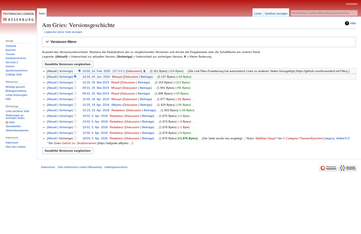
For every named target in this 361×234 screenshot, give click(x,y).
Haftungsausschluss (115, 167)
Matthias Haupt (265, 138)
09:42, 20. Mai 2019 (96, 93)
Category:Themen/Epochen (304, 138)
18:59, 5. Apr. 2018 (95, 138)
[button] (199, 42)
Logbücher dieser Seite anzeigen (63, 32)
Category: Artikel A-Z (336, 138)
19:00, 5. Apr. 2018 (95, 132)
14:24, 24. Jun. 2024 (96, 76)
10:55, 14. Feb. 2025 (96, 71)
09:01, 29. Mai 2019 (96, 87)
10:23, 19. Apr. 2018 (96, 110)
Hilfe (353, 23)
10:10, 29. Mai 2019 (96, 82)
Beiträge (146, 76)
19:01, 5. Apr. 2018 (95, 127)
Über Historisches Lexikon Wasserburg (80, 167)
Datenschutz (48, 167)
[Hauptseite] (18, 17)
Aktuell (52, 76)
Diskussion (134, 71)
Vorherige (65, 71)
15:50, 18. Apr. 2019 (96, 99)
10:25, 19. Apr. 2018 (96, 104)
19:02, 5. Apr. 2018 (95, 116)
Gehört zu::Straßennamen (79, 143)
